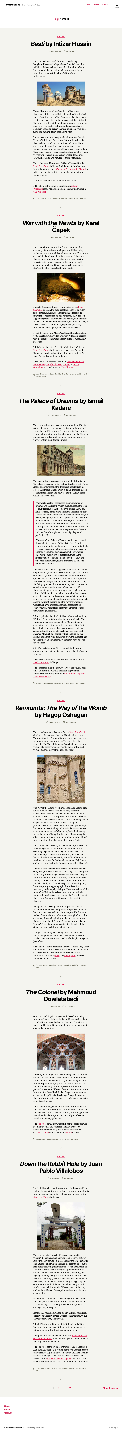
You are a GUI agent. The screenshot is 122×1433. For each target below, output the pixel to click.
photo (56, 955)
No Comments (71, 51)
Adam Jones (69, 955)
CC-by (69, 1132)
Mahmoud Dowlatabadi (47, 1139)
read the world (72, 198)
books (38, 198)
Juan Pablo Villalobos (60, 1368)
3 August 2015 (54, 1006)
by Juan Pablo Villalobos (61, 1167)
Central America (47, 1368)
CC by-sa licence (41, 192)
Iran (37, 1139)
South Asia (82, 198)
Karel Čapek (66, 374)
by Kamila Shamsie (71, 169)
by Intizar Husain (61, 43)
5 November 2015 (54, 415)
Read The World (41, 166)
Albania (38, 683)
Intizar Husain (50, 198)
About (89, 5)
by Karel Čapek (60, 226)
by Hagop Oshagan (61, 711)
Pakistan (64, 198)
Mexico (71, 1368)
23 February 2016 (54, 51)
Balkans (45, 683)
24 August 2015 (54, 722)
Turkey (78, 965)
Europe (56, 683)
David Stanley (42, 1132)
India (43, 198)
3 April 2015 (54, 1178)
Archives (105, 5)
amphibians (40, 374)
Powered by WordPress (35, 1428)
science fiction (41, 376)
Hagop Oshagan (53, 965)
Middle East (60, 1139)
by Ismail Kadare (61, 404)
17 (69, 1388)
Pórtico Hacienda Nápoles (59, 1358)
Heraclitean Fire (12, 5)
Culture (61, 36)
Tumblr (96, 5)
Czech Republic (55, 374)
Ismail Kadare (64, 683)
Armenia (39, 965)
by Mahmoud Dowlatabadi (61, 995)
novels (57, 198)
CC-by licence (67, 367)
